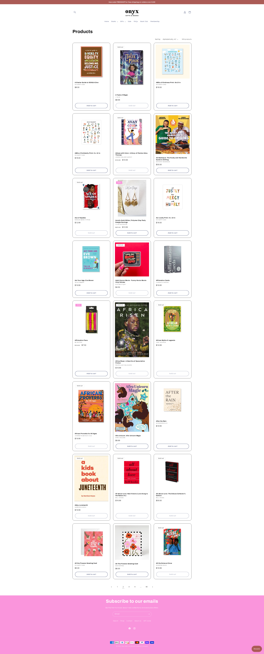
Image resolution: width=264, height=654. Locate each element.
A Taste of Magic (121, 95)
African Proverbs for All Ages (86, 433)
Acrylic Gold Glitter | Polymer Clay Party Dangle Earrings (130, 221)
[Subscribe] (149, 614)
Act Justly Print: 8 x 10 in (165, 218)
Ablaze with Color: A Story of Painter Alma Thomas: (131, 154)
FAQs (122, 621)
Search (115, 621)
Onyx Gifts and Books (128, 646)
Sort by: (157, 39)
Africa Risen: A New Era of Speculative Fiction (130, 362)
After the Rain (161, 421)
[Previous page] (111, 587)
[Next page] (152, 587)
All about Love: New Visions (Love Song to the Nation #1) (131, 494)
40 (146, 587)
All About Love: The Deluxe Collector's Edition (171, 494)
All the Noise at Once (164, 563)
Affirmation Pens (81, 340)
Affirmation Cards (163, 280)
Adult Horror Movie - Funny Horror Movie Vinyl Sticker (130, 281)
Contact (129, 621)
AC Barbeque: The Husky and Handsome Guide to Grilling (171, 158)
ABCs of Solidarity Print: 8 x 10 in (87, 153)
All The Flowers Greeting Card (126, 563)
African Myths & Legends (165, 340)
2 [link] (123, 587)
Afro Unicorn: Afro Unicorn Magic (128, 435)
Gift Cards (147, 621)
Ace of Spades (80, 218)
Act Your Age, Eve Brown (84, 280)
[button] (74, 12)
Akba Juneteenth (81, 505)
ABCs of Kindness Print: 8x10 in (168, 82)
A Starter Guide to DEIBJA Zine (86, 82)
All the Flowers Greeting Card (86, 563)
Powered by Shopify (141, 646)
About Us (137, 621)
